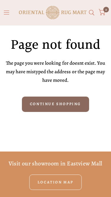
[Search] (91, 12)
